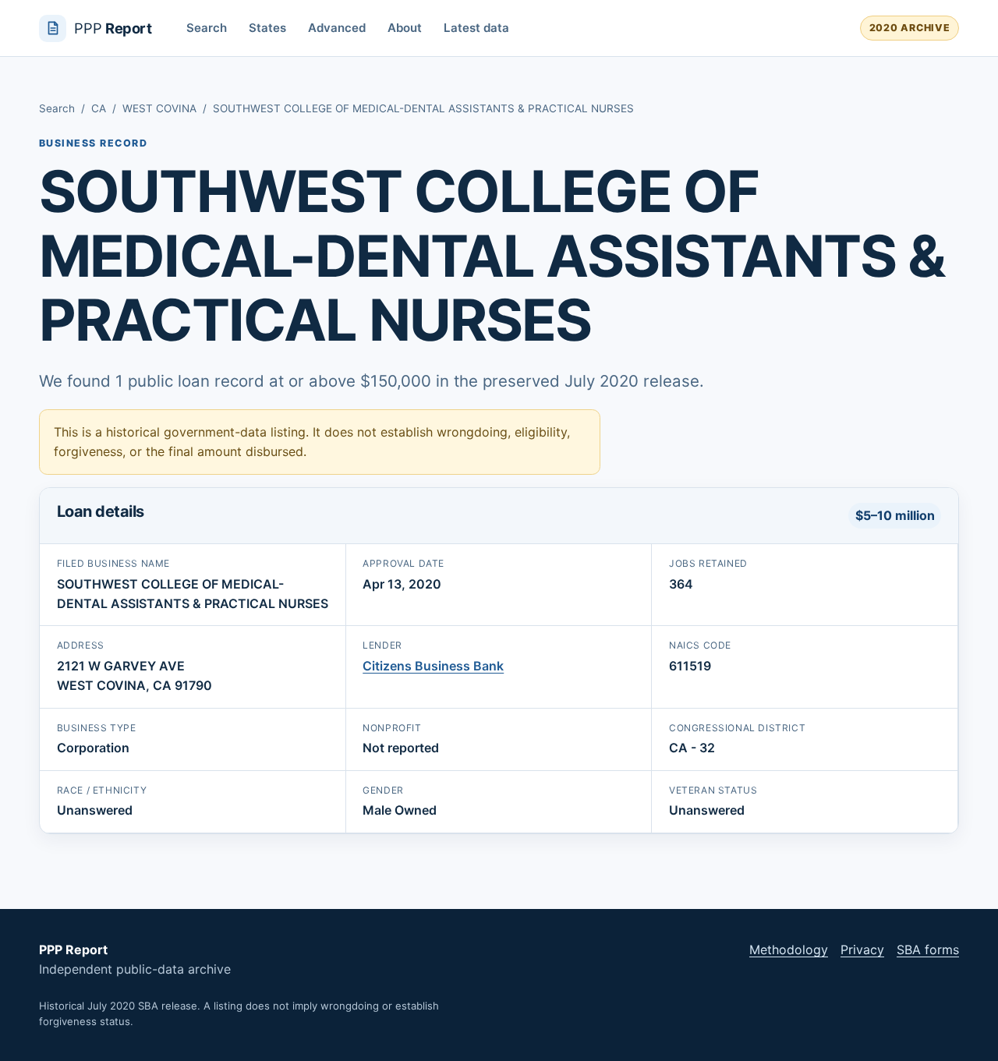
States (267, 27)
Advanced (337, 27)
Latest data (476, 27)
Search (206, 27)
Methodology (788, 949)
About (405, 27)
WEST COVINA (159, 108)
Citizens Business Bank (433, 666)
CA (98, 108)
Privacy (862, 949)
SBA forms (928, 949)
